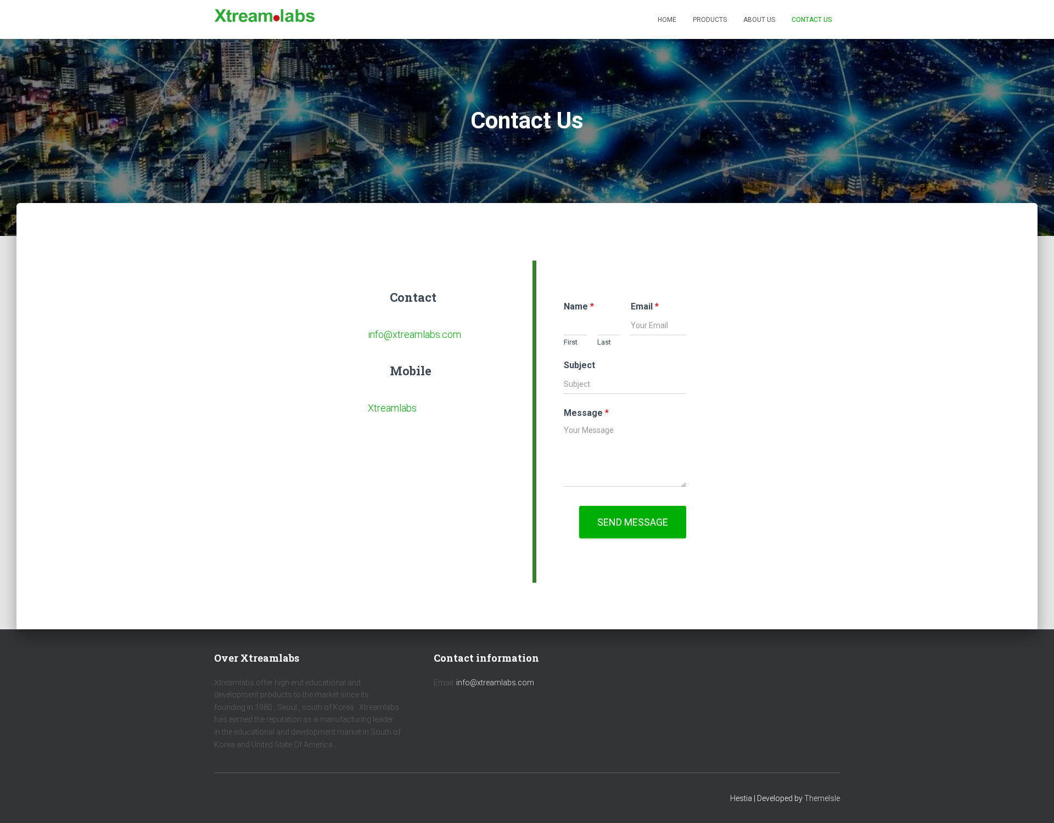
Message (586, 413)
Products (710, 20)
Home (667, 20)
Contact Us (812, 20)
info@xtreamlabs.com (414, 334)
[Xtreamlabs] (265, 19)
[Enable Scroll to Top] (1032, 801)
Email (645, 306)
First (571, 342)
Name (579, 306)
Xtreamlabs (392, 408)
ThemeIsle (822, 798)
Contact (413, 297)
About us (759, 20)
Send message (632, 522)
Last (604, 342)
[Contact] (375, 295)
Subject (579, 365)
